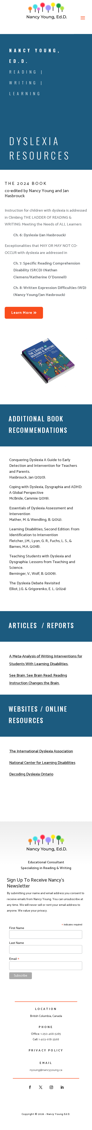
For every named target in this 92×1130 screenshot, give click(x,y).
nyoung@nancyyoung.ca (46, 1070)
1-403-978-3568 (49, 1039)
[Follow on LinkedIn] (62, 1087)
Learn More (21, 313)
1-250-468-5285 (51, 1034)
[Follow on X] (40, 1087)
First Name (16, 928)
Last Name (16, 942)
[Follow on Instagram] (51, 1087)
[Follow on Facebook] (29, 1087)
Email (14, 959)
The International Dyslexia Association (41, 751)
